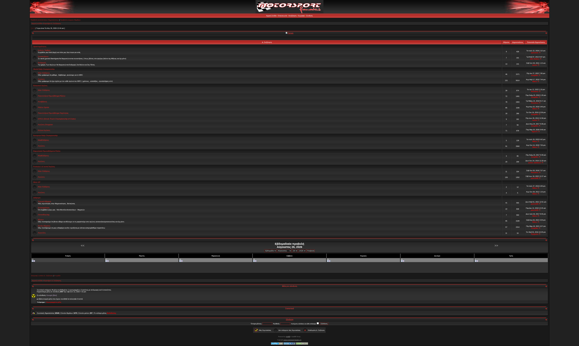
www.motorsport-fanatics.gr (292, 340)
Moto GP (36, 182)
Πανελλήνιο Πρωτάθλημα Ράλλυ (51, 96)
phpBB (288, 336)
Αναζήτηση (292, 16)
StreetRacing (43, 215)
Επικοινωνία (282, 16)
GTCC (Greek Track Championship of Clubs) (57, 119)
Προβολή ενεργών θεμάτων (70, 20)
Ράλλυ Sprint (43, 107)
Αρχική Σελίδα (271, 16)
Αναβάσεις (42, 102)
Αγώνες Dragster (45, 125)
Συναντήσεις (43, 57)
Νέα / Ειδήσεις (44, 73)
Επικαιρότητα (43, 208)
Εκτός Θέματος (44, 226)
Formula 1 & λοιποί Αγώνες (44, 166)
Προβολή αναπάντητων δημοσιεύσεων (45, 20)
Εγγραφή (301, 16)
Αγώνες (41, 79)
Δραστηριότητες (39, 46)
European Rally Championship (45, 135)
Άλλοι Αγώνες (44, 130)
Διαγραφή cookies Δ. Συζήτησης (42, 275)
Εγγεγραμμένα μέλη (53, 302)
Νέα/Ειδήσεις (43, 140)
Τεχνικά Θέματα (44, 202)
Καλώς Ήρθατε (44, 50)
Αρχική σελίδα (37, 23)
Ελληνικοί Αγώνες (40, 85)
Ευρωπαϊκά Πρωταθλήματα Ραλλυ (46, 151)
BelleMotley (111, 313)
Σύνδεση (309, 16)
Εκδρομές (42, 63)
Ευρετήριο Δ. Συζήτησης (52, 23)
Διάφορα (36, 198)
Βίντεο (41, 220)
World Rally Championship (44, 69)
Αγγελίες (42, 233)
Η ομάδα (57, 275)
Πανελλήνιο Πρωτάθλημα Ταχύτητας (53, 113)
